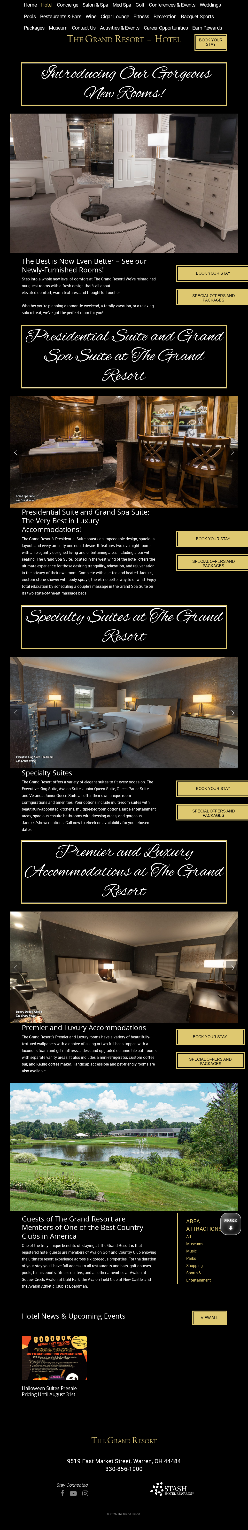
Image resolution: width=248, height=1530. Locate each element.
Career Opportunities (166, 28)
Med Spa (122, 5)
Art (188, 1236)
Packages (34, 28)
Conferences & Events (172, 5)
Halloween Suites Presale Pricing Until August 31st (49, 1391)
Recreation (165, 17)
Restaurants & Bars (60, 17)
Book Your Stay (211, 42)
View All (209, 1318)
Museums (194, 1243)
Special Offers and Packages (210, 1061)
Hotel (47, 5)
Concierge (67, 5)
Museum (58, 28)
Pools (30, 17)
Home (30, 5)
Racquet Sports (197, 17)
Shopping (194, 1265)
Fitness (141, 17)
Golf (140, 5)
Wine (91, 17)
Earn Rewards (207, 28)
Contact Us (84, 28)
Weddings (210, 5)
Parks (191, 1258)
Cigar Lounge (115, 17)
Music (191, 1251)
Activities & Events (120, 28)
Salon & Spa (95, 5)
